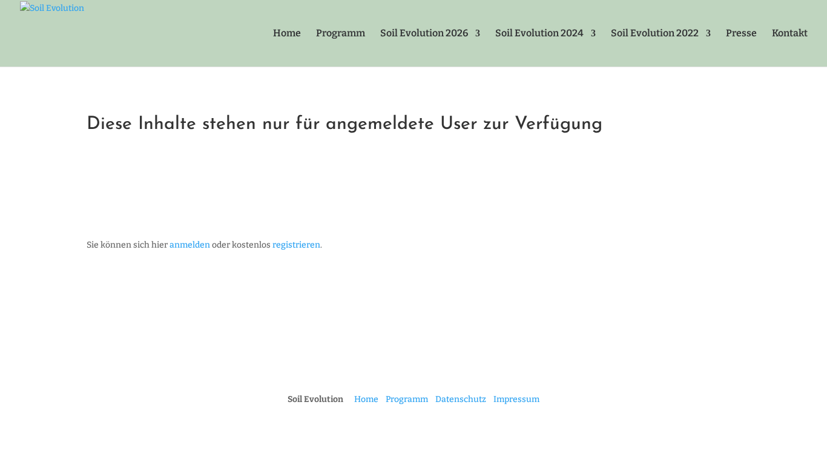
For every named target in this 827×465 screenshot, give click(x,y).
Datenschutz (460, 399)
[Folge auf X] (450, 360)
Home (287, 34)
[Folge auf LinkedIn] (425, 360)
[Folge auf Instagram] (401, 360)
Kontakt (790, 34)
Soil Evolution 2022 (655, 34)
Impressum (516, 399)
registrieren (296, 245)
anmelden (190, 245)
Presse (741, 34)
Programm (340, 34)
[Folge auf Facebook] (377, 360)
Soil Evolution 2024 (539, 34)
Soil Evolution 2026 (424, 34)
